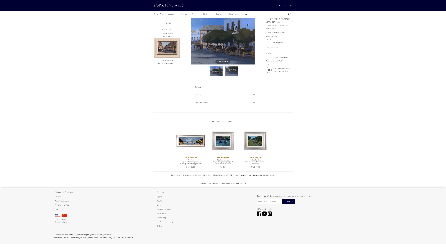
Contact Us (58, 197)
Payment (198, 87)
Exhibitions (205, 14)
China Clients (64, 220)
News (194, 14)
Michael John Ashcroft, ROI (167, 63)
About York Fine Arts (62, 201)
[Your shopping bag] (290, 14)
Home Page (175, 175)
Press (56, 209)
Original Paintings (227, 183)
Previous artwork (167, 34)
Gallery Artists (159, 14)
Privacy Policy (161, 218)
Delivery (198, 95)
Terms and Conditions (164, 209)
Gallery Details (64, 193)
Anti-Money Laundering (165, 222)
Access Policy (161, 213)
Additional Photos (201, 103)
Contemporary (214, 183)
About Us (218, 14)
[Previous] (192, 41)
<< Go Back (167, 23)
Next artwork (167, 36)
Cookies (159, 226)
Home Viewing (234, 14)
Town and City (240, 183)
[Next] (253, 41)
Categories (171, 14)
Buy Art (161, 193)
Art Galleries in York (62, 205)
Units (267, 48)
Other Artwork (167, 30)
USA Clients (57, 220)
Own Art (159, 201)
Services (184, 14)
